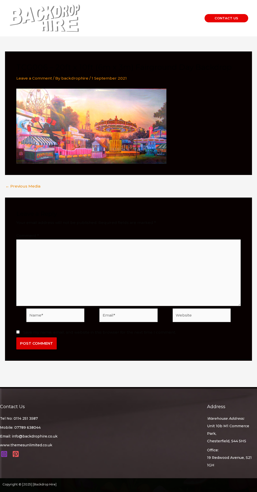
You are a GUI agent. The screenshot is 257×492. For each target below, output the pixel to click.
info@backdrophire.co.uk (34, 436)
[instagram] (5, 454)
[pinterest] (16, 454)
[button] (226, 18)
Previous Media (23, 186)
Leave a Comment (34, 78)
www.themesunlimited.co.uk (26, 445)
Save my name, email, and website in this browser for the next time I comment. (99, 332)
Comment (27, 235)
